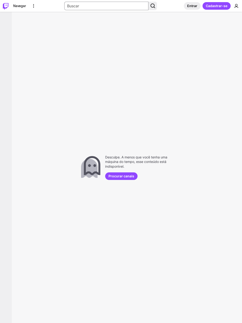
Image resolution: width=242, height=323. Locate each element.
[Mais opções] (33, 6)
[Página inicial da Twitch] (5, 6)
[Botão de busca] (152, 6)
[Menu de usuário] (236, 6)
